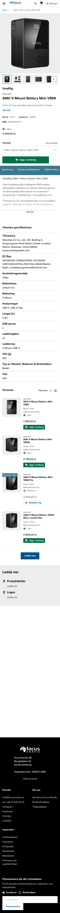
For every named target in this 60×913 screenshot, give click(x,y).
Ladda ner (12, 586)
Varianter (6, 143)
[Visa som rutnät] (50, 390)
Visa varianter (51, 143)
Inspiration (7, 841)
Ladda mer (30, 556)
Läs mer (6, 110)
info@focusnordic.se (13, 797)
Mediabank (8, 855)
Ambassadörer (10, 837)
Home (4, 10)
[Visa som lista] (55, 390)
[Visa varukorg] (41, 3)
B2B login (53, 3)
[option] (7, 79)
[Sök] (35, 3)
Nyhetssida (8, 851)
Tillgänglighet (39, 806)
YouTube (6, 816)
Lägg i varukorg (27, 160)
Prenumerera (13, 906)
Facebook (7, 811)
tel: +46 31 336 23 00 (13, 802)
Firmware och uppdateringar (9, 862)
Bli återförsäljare (40, 802)
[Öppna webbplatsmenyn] (5, 3)
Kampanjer (8, 846)
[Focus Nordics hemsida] (15, 3)
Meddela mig (35, 503)
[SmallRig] (7, 88)
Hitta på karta (30, 778)
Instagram (7, 806)
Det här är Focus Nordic (44, 797)
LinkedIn (6, 820)
